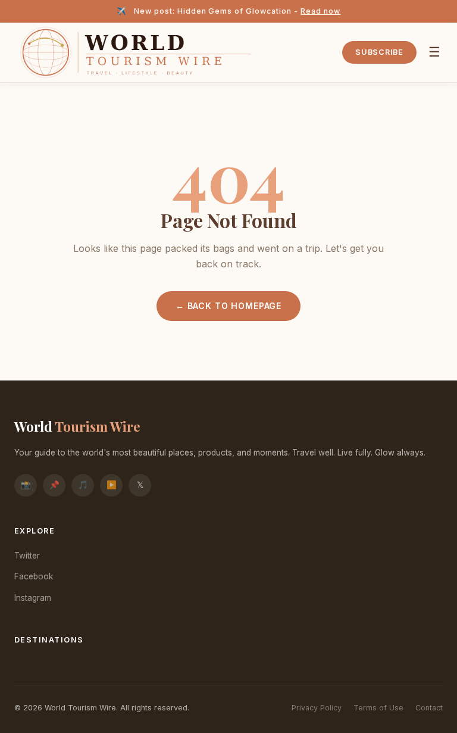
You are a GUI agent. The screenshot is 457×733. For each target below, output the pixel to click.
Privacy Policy (317, 707)
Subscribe (379, 52)
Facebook (33, 576)
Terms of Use (378, 707)
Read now (320, 11)
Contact (429, 707)
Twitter (27, 555)
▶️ (112, 484)
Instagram (32, 598)
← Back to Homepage (228, 306)
